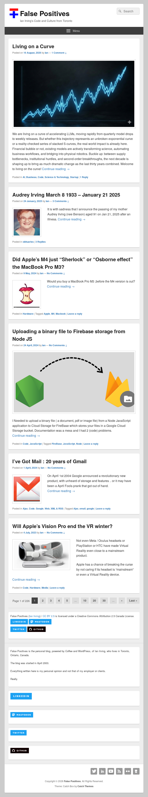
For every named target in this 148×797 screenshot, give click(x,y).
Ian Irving (34, 616)
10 (84, 600)
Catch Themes (85, 786)
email (83, 508)
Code (41, 177)
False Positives (45, 13)
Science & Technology (57, 177)
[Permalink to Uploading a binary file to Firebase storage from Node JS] (74, 415)
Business (31, 177)
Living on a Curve (33, 46)
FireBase (57, 443)
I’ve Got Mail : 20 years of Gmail (49, 461)
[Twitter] (94, 771)
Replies (40, 241)
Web (47, 508)
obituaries (28, 241)
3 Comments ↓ (61, 201)
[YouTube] (111, 771)
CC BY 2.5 (49, 616)
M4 (53, 313)
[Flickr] (127, 771)
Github (136, 771)
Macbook (61, 313)
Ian (46, 52)
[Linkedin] (102, 771)
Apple (47, 313)
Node (79, 443)
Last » (133, 600)
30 (104, 600)
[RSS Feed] (119, 771)
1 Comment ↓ (59, 52)
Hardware (28, 313)
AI (24, 177)
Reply (84, 177)
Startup (74, 177)
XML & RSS (57, 508)
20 (94, 600)
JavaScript (36, 443)
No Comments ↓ (56, 273)
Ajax (25, 508)
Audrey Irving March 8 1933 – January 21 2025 (66, 194)
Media (45, 587)
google (90, 508)
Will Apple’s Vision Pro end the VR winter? (62, 526)
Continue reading (56, 169)
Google (40, 508)
